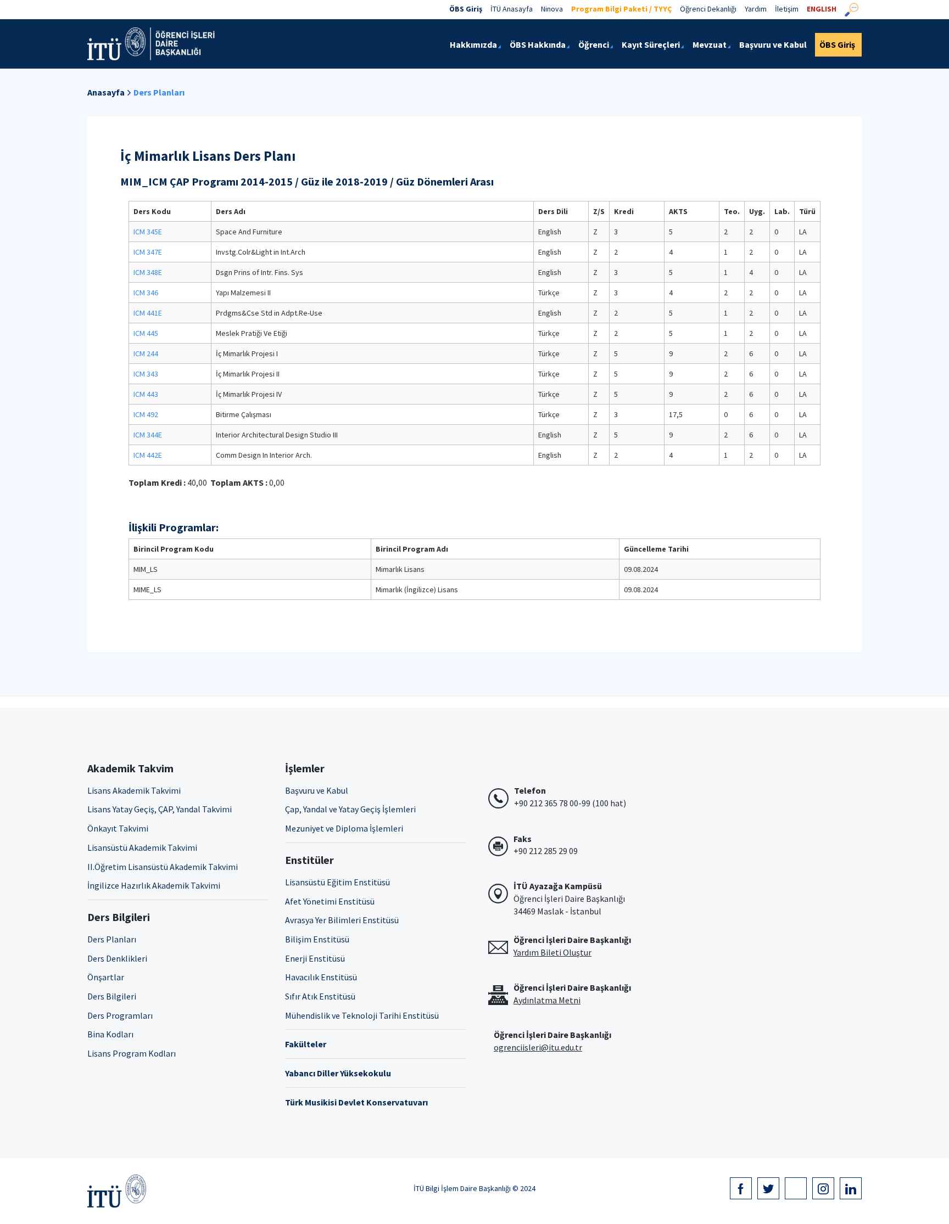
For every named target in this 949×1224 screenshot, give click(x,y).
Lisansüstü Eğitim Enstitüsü (337, 882)
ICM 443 (145, 394)
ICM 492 (145, 414)
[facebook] (741, 1188)
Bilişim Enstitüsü (317, 939)
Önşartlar (105, 977)
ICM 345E (147, 232)
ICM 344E (147, 435)
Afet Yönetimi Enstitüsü (330, 901)
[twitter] (768, 1188)
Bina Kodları (110, 1034)
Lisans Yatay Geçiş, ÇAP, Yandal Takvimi (159, 809)
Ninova (552, 9)
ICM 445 (145, 333)
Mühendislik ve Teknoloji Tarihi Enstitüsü (362, 1015)
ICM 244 (145, 353)
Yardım (756, 9)
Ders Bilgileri (111, 996)
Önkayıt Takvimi (117, 828)
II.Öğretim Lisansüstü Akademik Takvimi (162, 866)
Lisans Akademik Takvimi (134, 790)
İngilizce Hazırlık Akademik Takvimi (153, 885)
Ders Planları (159, 92)
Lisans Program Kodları (131, 1053)
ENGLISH (821, 9)
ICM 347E (147, 252)
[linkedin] (851, 1188)
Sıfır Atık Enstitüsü (320, 996)
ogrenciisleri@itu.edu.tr (538, 1047)
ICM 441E (147, 313)
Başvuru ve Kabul (316, 790)
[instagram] (823, 1188)
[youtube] (796, 1188)
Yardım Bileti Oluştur (552, 952)
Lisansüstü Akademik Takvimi (142, 847)
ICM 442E (147, 455)
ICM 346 (145, 292)
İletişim (787, 9)
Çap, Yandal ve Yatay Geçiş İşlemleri (350, 809)
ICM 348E (147, 272)
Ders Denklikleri (117, 958)
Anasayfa (106, 92)
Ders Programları (120, 1015)
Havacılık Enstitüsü (321, 977)
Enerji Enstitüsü (315, 958)
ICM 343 (145, 374)
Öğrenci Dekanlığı (708, 9)
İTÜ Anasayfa (511, 9)
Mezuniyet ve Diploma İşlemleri (344, 828)
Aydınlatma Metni (546, 1000)
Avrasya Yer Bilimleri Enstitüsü (342, 919)
